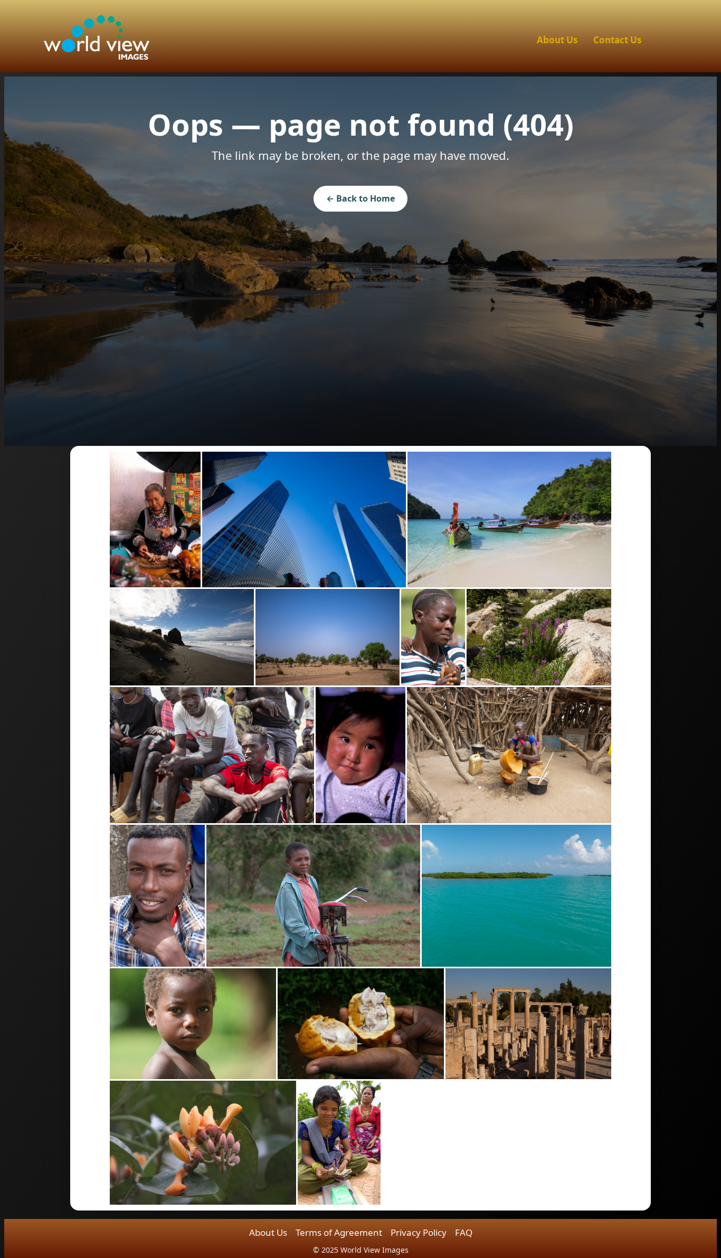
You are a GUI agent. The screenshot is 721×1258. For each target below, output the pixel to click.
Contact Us (617, 40)
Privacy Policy (419, 1232)
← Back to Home (360, 198)
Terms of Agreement (339, 1232)
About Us (557, 40)
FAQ (463, 1232)
